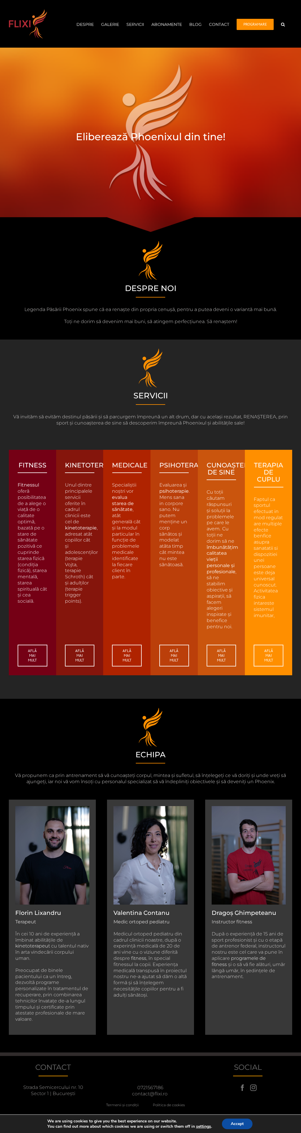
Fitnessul (28, 485)
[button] (283, 24)
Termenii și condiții (129, 1105)
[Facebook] (242, 1087)
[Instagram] (253, 1087)
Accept (237, 1124)
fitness (138, 958)
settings (203, 1126)
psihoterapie (174, 491)
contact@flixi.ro (150, 1094)
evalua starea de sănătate (123, 503)
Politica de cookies (169, 1105)
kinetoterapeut (32, 946)
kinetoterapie (81, 528)
